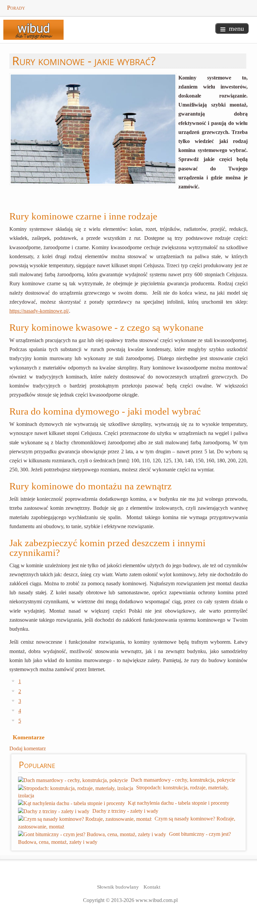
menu (236, 28)
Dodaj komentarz (27, 748)
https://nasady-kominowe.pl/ (39, 311)
